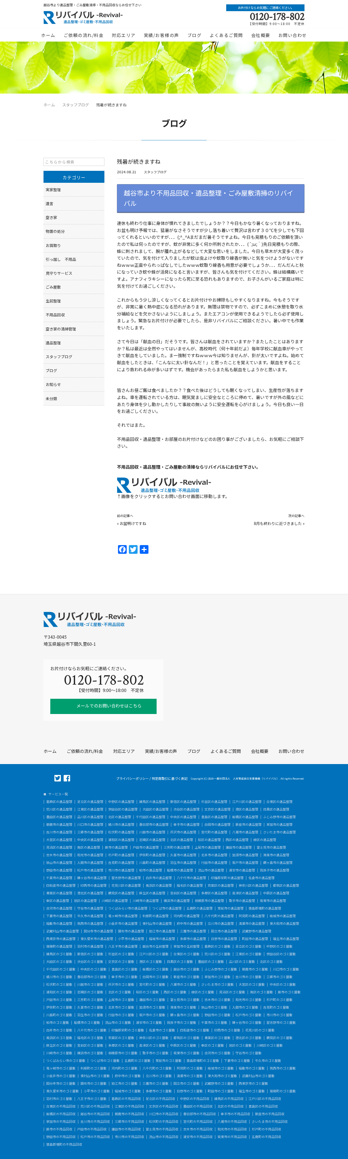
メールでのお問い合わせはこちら (108, 705)
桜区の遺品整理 (209, 839)
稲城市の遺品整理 (162, 938)
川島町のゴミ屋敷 (59, 1014)
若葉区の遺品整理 (221, 885)
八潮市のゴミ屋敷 (183, 984)
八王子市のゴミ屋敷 (92, 1098)
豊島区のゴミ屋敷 (124, 969)
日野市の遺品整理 (224, 938)
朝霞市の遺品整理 (59, 824)
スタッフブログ (155, 171)
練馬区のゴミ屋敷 (59, 954)
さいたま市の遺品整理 (279, 832)
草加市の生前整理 (186, 946)
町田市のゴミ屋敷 (221, 1091)
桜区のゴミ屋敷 (147, 992)
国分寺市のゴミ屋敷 (61, 1083)
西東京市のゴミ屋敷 (253, 1083)
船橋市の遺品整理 (180, 870)
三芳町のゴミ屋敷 (90, 999)
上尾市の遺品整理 (208, 847)
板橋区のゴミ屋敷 (155, 969)
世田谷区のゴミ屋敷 (281, 954)
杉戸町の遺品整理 (121, 855)
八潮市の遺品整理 (245, 832)
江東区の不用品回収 (129, 1106)
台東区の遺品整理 (279, 801)
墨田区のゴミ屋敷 (211, 961)
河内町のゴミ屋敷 (124, 1068)
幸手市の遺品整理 (186, 824)
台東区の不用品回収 (61, 1106)
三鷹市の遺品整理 (193, 931)
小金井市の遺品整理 (123, 923)
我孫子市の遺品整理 (274, 870)
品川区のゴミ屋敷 (242, 961)
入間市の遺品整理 (90, 862)
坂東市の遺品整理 (273, 900)
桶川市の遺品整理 (121, 824)
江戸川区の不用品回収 (264, 1098)
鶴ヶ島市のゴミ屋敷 (185, 1014)
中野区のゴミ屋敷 (279, 946)
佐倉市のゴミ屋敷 (162, 1030)
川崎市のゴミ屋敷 (59, 1053)
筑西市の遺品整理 (90, 923)
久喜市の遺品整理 (183, 855)
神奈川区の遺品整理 (253, 885)
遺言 (49, 203)
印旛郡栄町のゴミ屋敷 (127, 1030)
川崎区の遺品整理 (115, 900)
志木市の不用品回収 (198, 1129)
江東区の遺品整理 (90, 809)
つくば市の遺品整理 (167, 908)
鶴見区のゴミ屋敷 (279, 1037)
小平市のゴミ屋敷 (97, 1091)
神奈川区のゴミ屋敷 (154, 1037)
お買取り (53, 245)
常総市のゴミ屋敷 (169, 1060)
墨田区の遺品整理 (59, 816)
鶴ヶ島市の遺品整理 (278, 862)
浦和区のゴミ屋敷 (59, 992)
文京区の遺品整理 (217, 809)
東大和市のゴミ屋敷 (222, 1075)
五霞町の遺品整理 (200, 908)
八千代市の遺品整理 (191, 877)
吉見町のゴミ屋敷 (276, 1007)
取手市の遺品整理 (242, 900)
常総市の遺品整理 (230, 908)
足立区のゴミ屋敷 (248, 946)
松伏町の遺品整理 (121, 832)
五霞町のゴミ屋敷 (138, 1060)
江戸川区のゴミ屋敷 (154, 954)
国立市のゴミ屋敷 (186, 1083)
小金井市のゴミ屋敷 (61, 1075)
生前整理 (53, 301)
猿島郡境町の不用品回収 (64, 1144)
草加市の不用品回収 (61, 1121)
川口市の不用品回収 (163, 1113)
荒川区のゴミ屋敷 (217, 954)
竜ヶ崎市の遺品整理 (123, 915)
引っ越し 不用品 (61, 259)
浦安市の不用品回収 (198, 1136)
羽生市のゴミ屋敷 (90, 1014)
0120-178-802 (277, 16)
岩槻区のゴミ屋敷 (90, 992)
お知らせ (53, 384)
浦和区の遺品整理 (121, 839)
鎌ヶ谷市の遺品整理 (92, 877)
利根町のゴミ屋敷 (93, 1068)
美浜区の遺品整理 (159, 885)
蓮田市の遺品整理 (239, 847)
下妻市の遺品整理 (59, 915)
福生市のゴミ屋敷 (252, 1091)
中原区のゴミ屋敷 (183, 1045)
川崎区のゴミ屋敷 (270, 1045)
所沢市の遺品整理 (183, 832)
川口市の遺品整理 (90, 824)
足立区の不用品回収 (160, 1098)
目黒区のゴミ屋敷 (180, 961)
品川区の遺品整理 (90, 816)
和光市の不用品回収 (232, 1129)
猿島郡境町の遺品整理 (264, 908)
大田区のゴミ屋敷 (59, 961)
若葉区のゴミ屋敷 (121, 1037)
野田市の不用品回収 (61, 1136)
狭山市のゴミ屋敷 (214, 1007)
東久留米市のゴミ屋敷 (62, 1091)
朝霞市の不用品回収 (129, 1113)
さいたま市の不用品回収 (270, 1121)
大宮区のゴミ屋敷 (252, 984)
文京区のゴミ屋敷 (121, 961)
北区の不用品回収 (230, 1106)
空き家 (51, 217)
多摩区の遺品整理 (214, 893)
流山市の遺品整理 (211, 870)
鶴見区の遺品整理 (121, 893)
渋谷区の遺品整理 (186, 809)
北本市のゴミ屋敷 (121, 1007)
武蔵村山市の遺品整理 (62, 931)
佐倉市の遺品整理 (261, 877)
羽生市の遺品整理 (183, 862)
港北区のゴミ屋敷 (248, 1037)
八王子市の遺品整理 (123, 946)
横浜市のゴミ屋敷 (90, 1053)
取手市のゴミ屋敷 (155, 1053)
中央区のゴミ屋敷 (93, 969)
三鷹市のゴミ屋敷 (155, 1083)
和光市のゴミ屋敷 (248, 999)
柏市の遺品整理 (150, 870)
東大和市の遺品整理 (284, 923)
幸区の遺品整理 (57, 900)
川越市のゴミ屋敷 (90, 984)
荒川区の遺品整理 (59, 809)
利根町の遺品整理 (155, 915)
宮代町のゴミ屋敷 (152, 984)
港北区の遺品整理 (90, 893)
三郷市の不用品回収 (129, 1121)
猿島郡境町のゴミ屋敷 (203, 1060)
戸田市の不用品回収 (92, 1129)
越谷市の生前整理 (155, 946)
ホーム (48, 35)
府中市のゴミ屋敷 (128, 1075)
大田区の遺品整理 (155, 809)
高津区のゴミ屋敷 (152, 1045)
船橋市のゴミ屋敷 (87, 1022)
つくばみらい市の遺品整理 (127, 908)
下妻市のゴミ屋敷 (237, 1060)
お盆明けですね (133, 523)
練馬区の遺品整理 (152, 801)
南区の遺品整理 (88, 847)
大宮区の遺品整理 (59, 839)
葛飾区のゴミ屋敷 (217, 946)
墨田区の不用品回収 (198, 1106)
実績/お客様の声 (161, 35)
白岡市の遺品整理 (217, 824)
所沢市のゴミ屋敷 (121, 984)
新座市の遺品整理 (248, 824)
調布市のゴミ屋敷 (93, 1083)
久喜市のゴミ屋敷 (90, 1007)
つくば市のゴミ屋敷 (105, 1060)
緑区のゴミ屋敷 (202, 992)
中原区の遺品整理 (276, 893)
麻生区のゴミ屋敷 (59, 1045)
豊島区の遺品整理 (214, 816)
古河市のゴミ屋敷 (217, 1053)
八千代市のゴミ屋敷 (92, 1030)
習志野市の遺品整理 (126, 877)
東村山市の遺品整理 (157, 923)
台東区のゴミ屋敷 (186, 954)
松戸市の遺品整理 (90, 870)
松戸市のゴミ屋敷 (248, 1014)
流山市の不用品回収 (163, 1136)
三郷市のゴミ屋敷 (279, 976)
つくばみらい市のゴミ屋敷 (65, 1060)
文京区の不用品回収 (163, 1106)
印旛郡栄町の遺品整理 (227, 877)
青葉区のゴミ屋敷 (217, 1037)
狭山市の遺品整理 (59, 862)
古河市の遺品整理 (59, 908)
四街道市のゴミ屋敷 (194, 1030)
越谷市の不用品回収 (95, 1113)
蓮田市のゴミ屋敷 (152, 999)
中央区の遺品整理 (183, 816)
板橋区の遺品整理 (245, 816)
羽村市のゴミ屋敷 (59, 1098)
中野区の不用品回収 (194, 1098)
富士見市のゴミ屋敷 (185, 999)
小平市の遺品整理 (131, 938)
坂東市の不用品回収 (232, 1136)
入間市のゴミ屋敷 (245, 1007)
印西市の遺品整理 (93, 885)
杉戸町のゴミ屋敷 (279, 999)
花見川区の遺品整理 (126, 885)
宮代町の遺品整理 (214, 832)
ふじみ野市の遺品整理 (279, 816)
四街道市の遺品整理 (61, 885)
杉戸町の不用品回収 (266, 1129)
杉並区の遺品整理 (214, 801)
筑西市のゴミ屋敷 (283, 1068)
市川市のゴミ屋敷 (279, 1014)
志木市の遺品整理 (59, 855)
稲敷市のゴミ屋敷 (252, 1068)
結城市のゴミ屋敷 (221, 1068)
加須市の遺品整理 (245, 855)
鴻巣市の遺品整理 (276, 855)
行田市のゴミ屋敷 (121, 1014)
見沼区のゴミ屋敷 (232, 992)
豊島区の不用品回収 (263, 1106)
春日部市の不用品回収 (199, 1113)
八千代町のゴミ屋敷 (157, 1068)
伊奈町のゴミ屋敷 (59, 1007)
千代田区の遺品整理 (150, 816)
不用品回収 (55, 314)
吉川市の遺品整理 (59, 832)
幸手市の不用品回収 (235, 1113)
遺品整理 (53, 342)
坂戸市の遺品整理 (245, 862)
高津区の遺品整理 (245, 893)
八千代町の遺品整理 (219, 915)
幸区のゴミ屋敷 (212, 1045)
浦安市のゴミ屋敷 (149, 1022)
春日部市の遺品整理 (154, 824)
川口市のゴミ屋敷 (286, 969)
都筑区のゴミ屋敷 (186, 1037)
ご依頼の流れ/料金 (84, 35)
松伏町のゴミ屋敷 (59, 984)
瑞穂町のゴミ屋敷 (283, 1091)
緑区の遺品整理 (264, 839)
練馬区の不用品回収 (229, 1098)
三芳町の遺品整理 (177, 847)
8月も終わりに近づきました (278, 523)
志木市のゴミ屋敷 (217, 999)
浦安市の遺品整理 (242, 870)
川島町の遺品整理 (152, 862)
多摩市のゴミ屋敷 (159, 1091)
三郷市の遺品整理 (90, 832)
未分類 (51, 398)
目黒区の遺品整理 (276, 809)
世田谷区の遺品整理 (123, 809)
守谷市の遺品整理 (90, 908)
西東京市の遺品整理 (61, 938)
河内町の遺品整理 (186, 915)
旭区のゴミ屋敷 (240, 1045)
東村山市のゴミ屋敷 (95, 1075)
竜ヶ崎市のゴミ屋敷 (61, 1068)
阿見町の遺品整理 (252, 915)
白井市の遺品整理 (159, 877)
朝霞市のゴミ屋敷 (255, 969)
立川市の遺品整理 (221, 923)
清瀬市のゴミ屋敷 (190, 1075)
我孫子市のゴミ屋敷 (181, 1022)
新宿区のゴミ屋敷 (90, 954)
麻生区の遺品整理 (152, 893)
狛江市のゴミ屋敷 (124, 1083)
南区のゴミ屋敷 (261, 992)
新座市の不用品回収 (269, 1113)
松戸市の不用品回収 (95, 1136)
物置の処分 (55, 231)
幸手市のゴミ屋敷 (124, 976)
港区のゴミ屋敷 (150, 961)
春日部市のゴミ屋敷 (92, 976)
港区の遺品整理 (246, 809)
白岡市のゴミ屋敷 (155, 976)
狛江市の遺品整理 (162, 931)
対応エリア (124, 35)
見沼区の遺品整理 (59, 847)
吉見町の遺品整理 (121, 862)
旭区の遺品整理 (85, 900)
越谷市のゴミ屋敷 (186, 969)
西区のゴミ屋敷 (175, 992)
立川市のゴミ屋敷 (159, 1075)
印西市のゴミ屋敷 (227, 1030)
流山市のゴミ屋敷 (118, 1022)
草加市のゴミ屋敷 (217, 976)
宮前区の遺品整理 (183, 893)
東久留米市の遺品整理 (96, 938)
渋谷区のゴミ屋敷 (90, 961)
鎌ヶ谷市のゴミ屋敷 (247, 1022)
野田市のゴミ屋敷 (217, 1014)
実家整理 (53, 189)
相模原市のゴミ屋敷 (123, 1053)
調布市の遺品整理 (131, 931)
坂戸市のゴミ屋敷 (152, 1014)
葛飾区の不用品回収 (126, 1098)
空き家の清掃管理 (61, 329)
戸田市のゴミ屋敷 (59, 999)
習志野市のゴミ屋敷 (281, 1022)
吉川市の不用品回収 (95, 1121)
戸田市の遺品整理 (146, 847)
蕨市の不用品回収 (59, 1129)
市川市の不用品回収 (129, 1136)
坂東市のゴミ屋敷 (186, 1053)
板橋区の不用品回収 (61, 1113)
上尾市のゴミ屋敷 (121, 999)
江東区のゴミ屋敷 (248, 954)
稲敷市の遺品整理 (59, 923)
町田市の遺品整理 (255, 938)
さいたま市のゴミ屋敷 (217, 984)
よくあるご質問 (226, 35)
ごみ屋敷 (53, 287)
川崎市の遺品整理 (146, 900)
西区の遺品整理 (237, 839)
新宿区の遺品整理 (183, 801)
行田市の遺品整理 (214, 862)
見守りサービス (59, 273)
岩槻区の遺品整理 (152, 839)
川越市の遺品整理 (152, 832)
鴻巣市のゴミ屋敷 (183, 1007)
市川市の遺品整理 (121, 870)
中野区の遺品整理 (121, 801)
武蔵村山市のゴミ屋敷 (258, 1075)
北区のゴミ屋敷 (271, 961)
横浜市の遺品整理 (177, 900)
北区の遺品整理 (119, 816)
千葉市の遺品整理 (59, 877)
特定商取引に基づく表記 (170, 778)
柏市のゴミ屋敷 (57, 1022)
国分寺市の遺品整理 (98, 931)
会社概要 (260, 35)
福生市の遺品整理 (286, 938)
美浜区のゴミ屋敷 (59, 1037)
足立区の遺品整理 (90, 801)
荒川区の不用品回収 (95, 1106)
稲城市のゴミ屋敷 (128, 1091)
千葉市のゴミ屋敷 (214, 1022)
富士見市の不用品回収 (162, 1129)
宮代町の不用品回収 (198, 1121)
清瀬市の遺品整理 (252, 923)
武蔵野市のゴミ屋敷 (219, 1083)
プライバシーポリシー (132, 778)
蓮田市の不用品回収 (126, 1129)
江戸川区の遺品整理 (247, 801)
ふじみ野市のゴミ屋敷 (220, 969)
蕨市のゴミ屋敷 (289, 992)
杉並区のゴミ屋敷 (121, 954)
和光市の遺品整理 (90, 855)
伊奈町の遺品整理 (152, 855)
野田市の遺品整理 (59, 870)
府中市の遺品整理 (190, 923)
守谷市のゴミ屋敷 (248, 1053)
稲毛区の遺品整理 (190, 885)
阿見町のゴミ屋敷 (190, 1068)
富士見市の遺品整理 (271, 847)
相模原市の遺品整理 (209, 900)
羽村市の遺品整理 (90, 946)
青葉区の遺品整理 (59, 893)
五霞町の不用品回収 (266, 1136)
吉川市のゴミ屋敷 (248, 976)
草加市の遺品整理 (279, 824)
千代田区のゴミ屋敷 (61, 969)
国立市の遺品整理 (224, 931)
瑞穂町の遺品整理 (59, 946)
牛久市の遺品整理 (90, 915)
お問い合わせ (292, 35)
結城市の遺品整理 (283, 915)
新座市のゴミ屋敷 (186, 976)
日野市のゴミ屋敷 (190, 1091)
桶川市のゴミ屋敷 (59, 976)
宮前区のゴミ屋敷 (90, 1045)
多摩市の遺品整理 (193, 938)
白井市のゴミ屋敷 (59, 1030)
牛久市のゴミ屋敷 (268, 1060)
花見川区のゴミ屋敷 (260, 1030)
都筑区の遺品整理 (286, 885)
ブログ (194, 35)
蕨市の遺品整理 (116, 847)
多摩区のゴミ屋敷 (121, 1045)
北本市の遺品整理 (214, 855)
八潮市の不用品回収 (232, 1121)
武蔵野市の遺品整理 (256, 931)
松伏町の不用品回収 (163, 1121)
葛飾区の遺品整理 (59, 801)
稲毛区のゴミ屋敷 (90, 1037)
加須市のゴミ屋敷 (152, 1007)
